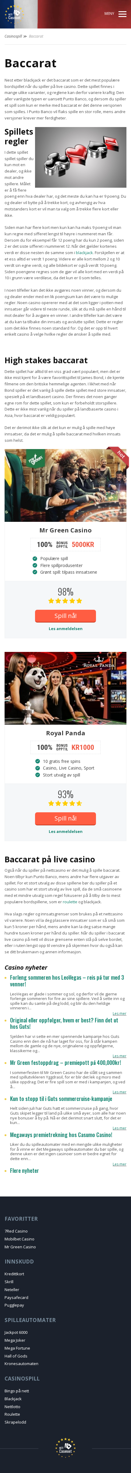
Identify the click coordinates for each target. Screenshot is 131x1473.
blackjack (84, 252)
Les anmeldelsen (66, 628)
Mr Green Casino (20, 1247)
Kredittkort (14, 1274)
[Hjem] (27, 14)
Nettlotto (12, 1406)
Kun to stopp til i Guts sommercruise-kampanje (61, 1099)
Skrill (9, 1281)
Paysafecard (16, 1297)
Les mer (119, 1013)
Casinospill (13, 36)
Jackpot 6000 (16, 1332)
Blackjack (13, 1398)
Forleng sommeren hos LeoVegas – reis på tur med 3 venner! (67, 980)
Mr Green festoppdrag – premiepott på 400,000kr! (65, 1062)
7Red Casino (16, 1231)
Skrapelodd (15, 1422)
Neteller (12, 1289)
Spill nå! (66, 616)
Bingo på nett (17, 1391)
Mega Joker (15, 1340)
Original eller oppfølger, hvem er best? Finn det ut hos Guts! (64, 1023)
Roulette (12, 1414)
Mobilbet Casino (19, 1239)
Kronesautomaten (21, 1363)
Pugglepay (14, 1305)
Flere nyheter (24, 1170)
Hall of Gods (16, 1356)
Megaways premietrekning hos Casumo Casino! (61, 1135)
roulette (70, 901)
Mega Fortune (17, 1348)
